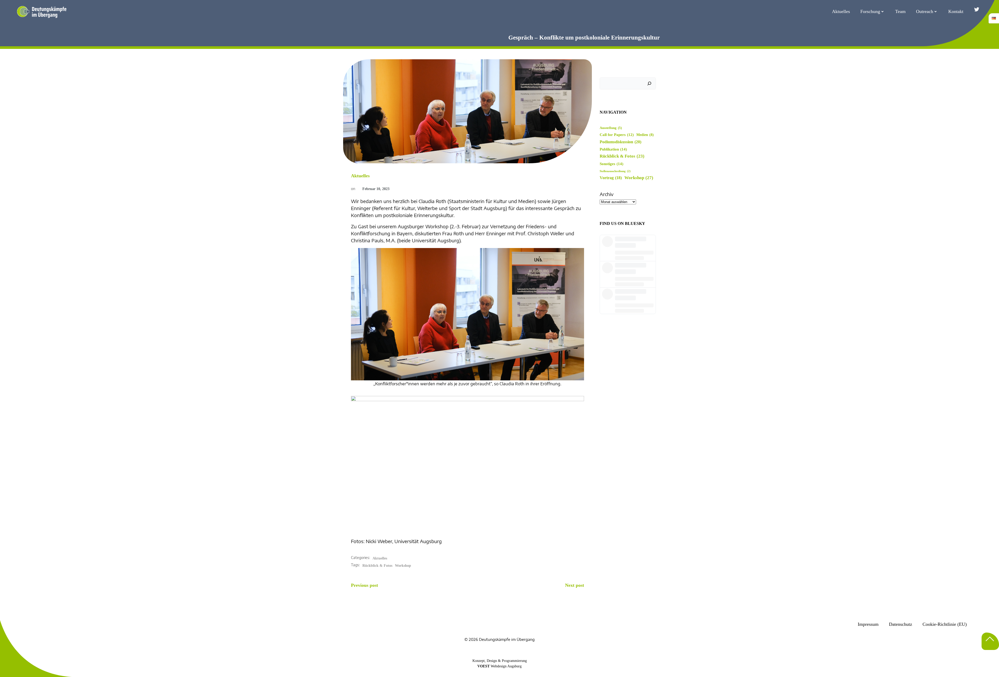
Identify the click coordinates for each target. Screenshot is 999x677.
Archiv (606, 194)
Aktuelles (841, 11)
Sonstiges (611, 163)
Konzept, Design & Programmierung (499, 661)
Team (900, 11)
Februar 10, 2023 (375, 189)
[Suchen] (649, 83)
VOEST (483, 666)
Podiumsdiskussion (620, 141)
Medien (645, 135)
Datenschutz (900, 624)
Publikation (613, 149)
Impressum (868, 624)
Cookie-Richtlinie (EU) (945, 624)
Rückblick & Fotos (377, 566)
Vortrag (611, 177)
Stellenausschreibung (615, 171)
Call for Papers (617, 135)
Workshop (403, 566)
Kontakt (955, 11)
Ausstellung (611, 128)
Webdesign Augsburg (506, 666)
